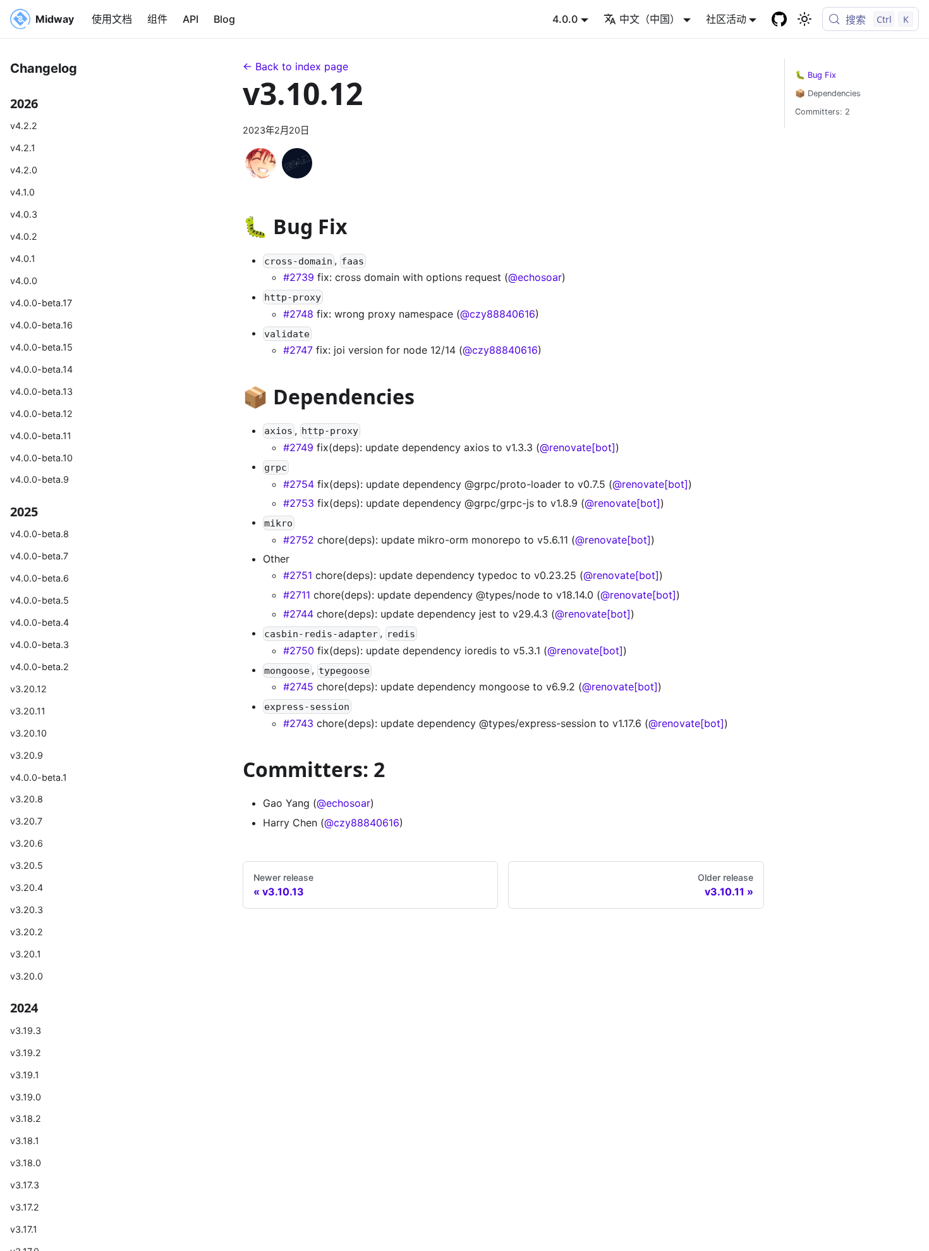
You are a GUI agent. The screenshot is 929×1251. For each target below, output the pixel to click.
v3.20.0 (26, 976)
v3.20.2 (26, 931)
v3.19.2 (25, 1052)
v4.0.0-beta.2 (39, 666)
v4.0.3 (23, 214)
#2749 (298, 447)
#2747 (298, 350)
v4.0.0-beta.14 (41, 368)
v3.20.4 (26, 887)
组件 (157, 19)
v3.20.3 (26, 909)
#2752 (298, 539)
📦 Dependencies (828, 93)
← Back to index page (295, 66)
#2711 (296, 594)
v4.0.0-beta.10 (41, 457)
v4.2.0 (23, 170)
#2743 (298, 723)
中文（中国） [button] (649, 19)
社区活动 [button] (726, 19)
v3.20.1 (25, 954)
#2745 (298, 686)
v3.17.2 (24, 1207)
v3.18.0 (25, 1162)
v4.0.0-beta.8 (39, 533)
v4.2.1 (22, 147)
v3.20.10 (28, 732)
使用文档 (112, 19)
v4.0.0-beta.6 (39, 577)
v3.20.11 (28, 710)
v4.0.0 (23, 280)
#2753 (298, 503)
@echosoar (535, 277)
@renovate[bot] (578, 447)
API (190, 19)
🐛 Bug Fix (815, 75)
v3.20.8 (26, 799)
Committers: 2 (822, 111)
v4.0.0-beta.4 (39, 621)
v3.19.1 (24, 1074)
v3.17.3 (24, 1184)
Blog (224, 19)
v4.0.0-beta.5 (39, 599)
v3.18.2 (25, 1118)
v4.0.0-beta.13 (41, 390)
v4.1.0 (22, 192)
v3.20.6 (26, 843)
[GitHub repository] (779, 19)
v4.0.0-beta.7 (39, 556)
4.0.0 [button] (565, 19)
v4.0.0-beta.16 (41, 324)
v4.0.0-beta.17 (41, 302)
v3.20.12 (28, 688)
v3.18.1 (24, 1140)
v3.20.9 (26, 754)
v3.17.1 (23, 1229)
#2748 (298, 314)
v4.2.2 (23, 125)
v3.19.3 (25, 1029)
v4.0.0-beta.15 (41, 346)
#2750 (298, 650)
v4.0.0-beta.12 (41, 413)
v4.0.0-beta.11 (40, 435)
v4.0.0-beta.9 (39, 479)
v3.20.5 (26, 865)
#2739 (298, 277)
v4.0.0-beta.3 (39, 643)
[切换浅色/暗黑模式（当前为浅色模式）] (804, 19)
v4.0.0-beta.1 (38, 776)
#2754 (298, 484)
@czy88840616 (497, 314)
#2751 (297, 575)
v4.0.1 (22, 258)
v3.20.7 (26, 821)
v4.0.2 (23, 236)
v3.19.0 (25, 1096)
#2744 (298, 613)
